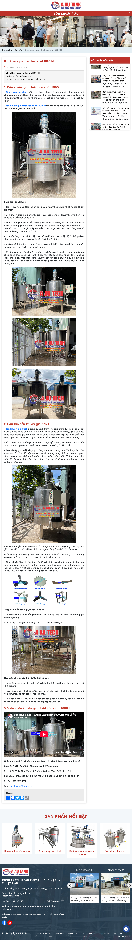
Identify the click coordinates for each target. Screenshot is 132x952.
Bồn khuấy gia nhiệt (16, 92)
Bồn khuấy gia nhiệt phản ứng (111, 853)
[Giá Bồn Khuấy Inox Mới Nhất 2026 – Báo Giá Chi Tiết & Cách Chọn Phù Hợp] (96, 98)
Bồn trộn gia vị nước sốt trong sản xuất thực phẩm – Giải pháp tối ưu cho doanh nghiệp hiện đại (115, 79)
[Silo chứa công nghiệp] (46, 836)
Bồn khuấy (78, 851)
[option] (110, 67)
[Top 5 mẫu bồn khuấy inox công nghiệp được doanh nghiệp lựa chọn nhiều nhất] (96, 114)
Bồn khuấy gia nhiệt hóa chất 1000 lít (26, 105)
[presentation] (69, 885)
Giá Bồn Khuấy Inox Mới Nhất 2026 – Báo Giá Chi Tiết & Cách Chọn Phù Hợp (115, 95)
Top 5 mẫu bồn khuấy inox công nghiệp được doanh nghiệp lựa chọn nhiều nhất (114, 111)
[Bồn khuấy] (78, 836)
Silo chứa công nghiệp (45, 851)
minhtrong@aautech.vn (22, 786)
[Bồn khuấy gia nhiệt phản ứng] (111, 836)
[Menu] (2, 14)
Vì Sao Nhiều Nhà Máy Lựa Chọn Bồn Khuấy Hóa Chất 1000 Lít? (114, 127)
